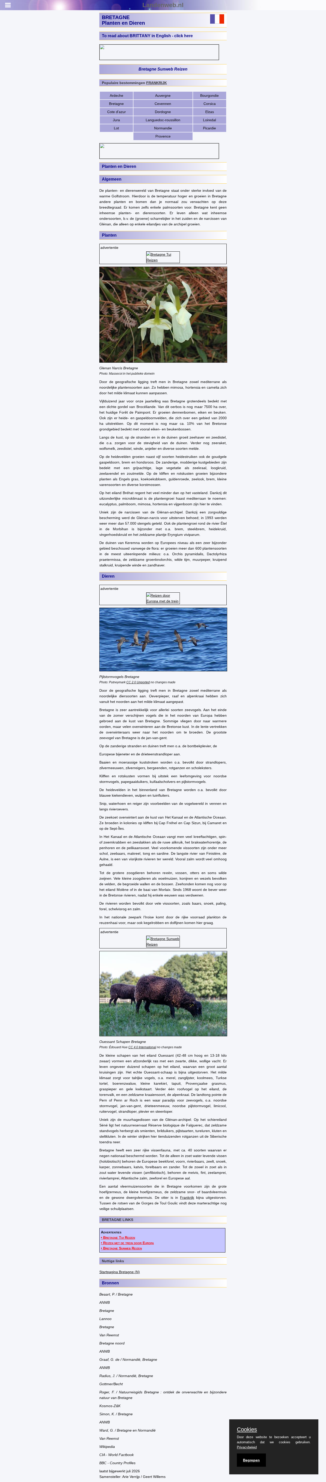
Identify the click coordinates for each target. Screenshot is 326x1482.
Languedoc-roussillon (163, 120)
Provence (163, 136)
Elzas (209, 112)
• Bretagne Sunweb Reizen (121, 1248)
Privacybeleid (247, 1447)
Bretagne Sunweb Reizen (163, 69)
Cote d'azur (116, 112)
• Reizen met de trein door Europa (127, 1243)
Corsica (209, 104)
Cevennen (163, 104)
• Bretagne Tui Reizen (118, 1237)
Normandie (163, 128)
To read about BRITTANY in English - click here (147, 36)
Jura (116, 120)
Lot (116, 128)
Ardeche (116, 95)
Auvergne (163, 95)
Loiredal (209, 120)
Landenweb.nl (163, 5)
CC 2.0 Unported (138, 682)
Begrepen (251, 1460)
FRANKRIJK (156, 83)
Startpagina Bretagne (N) (119, 1272)
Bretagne (116, 104)
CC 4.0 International (142, 1047)
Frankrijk (187, 1197)
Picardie (209, 128)
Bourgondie (209, 95)
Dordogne (163, 112)
